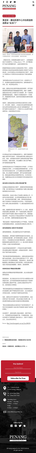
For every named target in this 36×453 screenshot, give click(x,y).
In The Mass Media (9, 16)
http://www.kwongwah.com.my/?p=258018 (18, 323)
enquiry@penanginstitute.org (14, 412)
